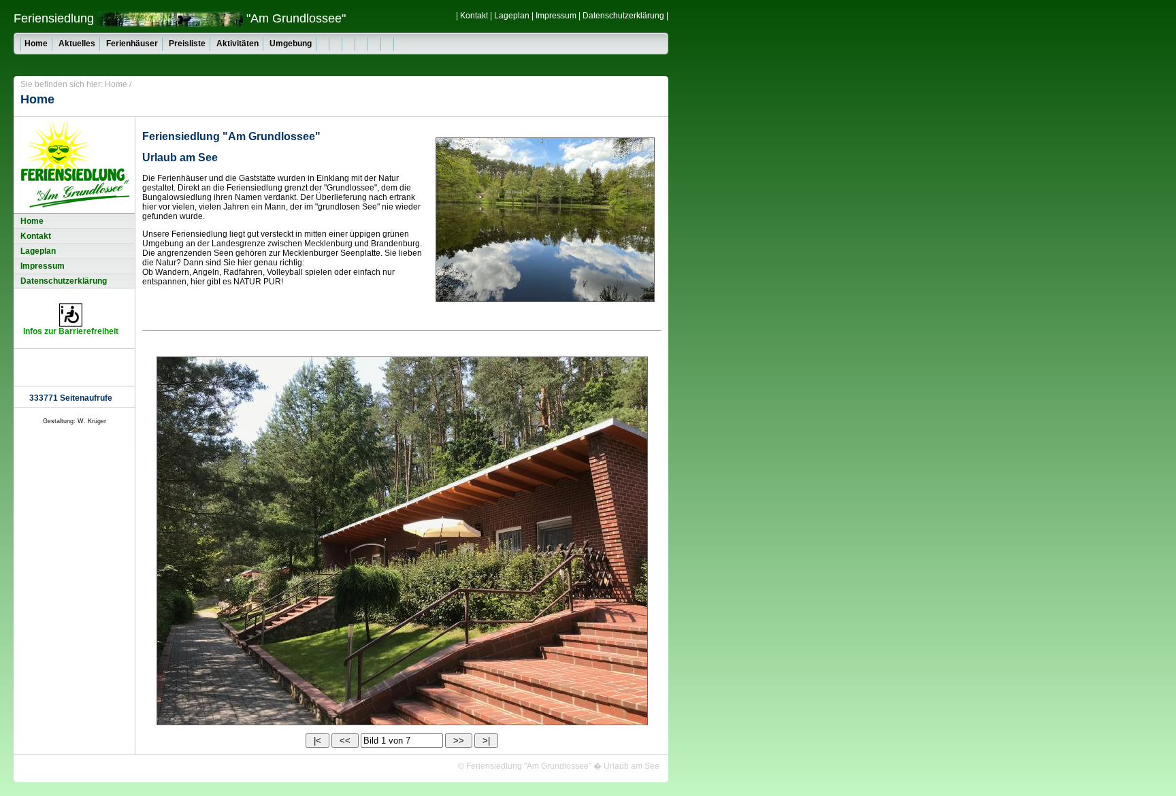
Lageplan (511, 15)
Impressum (556, 15)
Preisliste (187, 43)
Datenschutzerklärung (623, 15)
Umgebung (291, 43)
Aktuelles (77, 43)
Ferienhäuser (132, 43)
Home (36, 43)
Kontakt (474, 15)
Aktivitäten (237, 43)
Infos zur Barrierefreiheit (70, 331)
